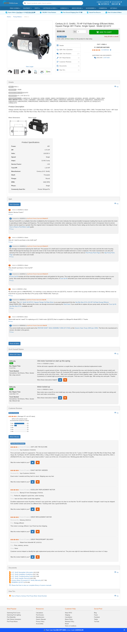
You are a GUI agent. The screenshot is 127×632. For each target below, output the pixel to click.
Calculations (39, 612)
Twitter (96, 619)
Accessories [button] (90, 8)
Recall (67, 623)
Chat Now (19, 12)
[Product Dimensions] (36, 71)
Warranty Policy (69, 621)
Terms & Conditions (70, 626)
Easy (11, 363)
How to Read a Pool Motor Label (19, 227)
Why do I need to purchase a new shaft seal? (23, 240)
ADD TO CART (105, 32)
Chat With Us (104, 4)
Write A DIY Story (15, 354)
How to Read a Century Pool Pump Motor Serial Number (29, 596)
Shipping (67, 615)
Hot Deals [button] (113, 8)
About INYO (68, 612)
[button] (124, 630)
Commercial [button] (103, 8)
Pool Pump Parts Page (93, 252)
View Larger (29, 66)
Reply (11, 214)
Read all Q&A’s (14, 343)
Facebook (97, 617)
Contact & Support (103, 2)
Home (9, 17)
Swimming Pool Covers (13, 612)
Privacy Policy (40, 621)
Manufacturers (40, 617)
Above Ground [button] (77, 8)
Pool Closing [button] (14, 8)
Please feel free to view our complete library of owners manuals (31, 585)
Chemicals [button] (64, 8)
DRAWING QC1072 (18, 582)
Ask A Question (14, 204)
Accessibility (39, 623)
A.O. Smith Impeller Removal (21, 578)
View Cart (115, 4)
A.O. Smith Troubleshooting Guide (22, 576)
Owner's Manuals (41, 619)
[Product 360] (42, 71)
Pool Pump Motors (12, 621)
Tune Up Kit (14, 276)
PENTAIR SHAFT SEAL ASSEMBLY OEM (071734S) (54, 328)
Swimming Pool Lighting (14, 615)
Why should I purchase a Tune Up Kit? (21, 268)
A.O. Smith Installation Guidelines (22, 574)
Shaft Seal (67, 304)
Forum (96, 615)
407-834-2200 (30, 12)
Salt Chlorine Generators (14, 619)
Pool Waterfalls (11, 617)
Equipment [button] (27, 8)
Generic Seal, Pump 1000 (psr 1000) (86, 328)
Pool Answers (40, 615)
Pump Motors (17, 17)
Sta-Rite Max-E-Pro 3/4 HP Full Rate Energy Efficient (92, 302)
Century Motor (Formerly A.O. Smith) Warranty (26, 580)
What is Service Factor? (16, 212)
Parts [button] (37, 8)
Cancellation (68, 617)
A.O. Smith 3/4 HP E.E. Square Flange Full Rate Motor (36, 302)
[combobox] (53, 3)
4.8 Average (105, 50)
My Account (116, 2)
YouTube (96, 621)
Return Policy (69, 619)
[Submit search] (25, 3)
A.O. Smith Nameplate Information (22, 572)
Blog (95, 612)
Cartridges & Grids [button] (49, 8)
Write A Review (14, 437)
